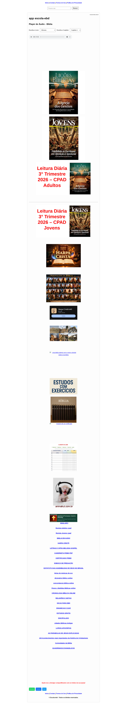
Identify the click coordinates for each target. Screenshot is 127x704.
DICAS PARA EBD (63, 603)
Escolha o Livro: (34, 30)
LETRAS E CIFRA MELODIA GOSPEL (63, 548)
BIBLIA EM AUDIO (63, 538)
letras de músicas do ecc (63, 573)
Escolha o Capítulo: (63, 30)
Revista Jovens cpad (63, 533)
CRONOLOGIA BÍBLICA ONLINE (63, 593)
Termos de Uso (61, 3)
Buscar (75, 8)
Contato (52, 3)
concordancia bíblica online (63, 583)
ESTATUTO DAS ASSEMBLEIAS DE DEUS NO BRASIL (63, 568)
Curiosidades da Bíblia (63, 643)
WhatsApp (32, 689)
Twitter (44, 689)
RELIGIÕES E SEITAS (63, 598)
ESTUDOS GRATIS (63, 613)
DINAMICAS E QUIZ (63, 608)
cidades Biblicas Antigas (63, 623)
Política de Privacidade (74, 3)
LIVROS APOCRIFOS (63, 628)
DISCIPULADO (63, 618)
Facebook (39, 689)
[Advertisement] (63, 54)
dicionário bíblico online (63, 578)
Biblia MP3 (64, 523)
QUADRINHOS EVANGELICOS (63, 648)
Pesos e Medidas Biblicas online (64, 588)
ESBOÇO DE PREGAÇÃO (63, 563)
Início (47, 3)
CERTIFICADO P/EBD (63, 558)
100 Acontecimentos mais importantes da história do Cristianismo (63, 638)
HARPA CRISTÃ (63, 543)
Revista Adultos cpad (63, 528)
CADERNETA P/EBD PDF (63, 553)
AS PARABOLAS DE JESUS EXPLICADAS (63, 633)
